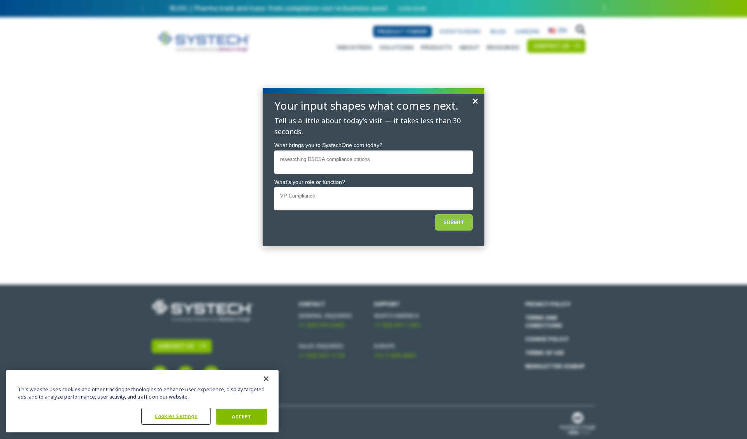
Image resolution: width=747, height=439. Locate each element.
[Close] (266, 378)
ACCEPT (241, 416)
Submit (454, 222)
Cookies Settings (175, 416)
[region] (142, 401)
